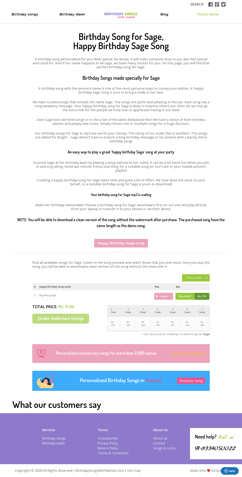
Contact (159, 443)
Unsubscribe (108, 438)
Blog (164, 14)
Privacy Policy (108, 443)
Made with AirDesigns (209, 470)
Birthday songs (25, 14)
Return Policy (108, 448)
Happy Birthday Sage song (121, 243)
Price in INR (194, 277)
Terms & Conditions (113, 453)
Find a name (208, 14)
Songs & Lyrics (164, 448)
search (197, 4)
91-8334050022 (215, 448)
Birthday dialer (72, 14)
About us (160, 438)
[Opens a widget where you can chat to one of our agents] (230, 471)
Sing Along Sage (47, 295)
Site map (134, 470)
